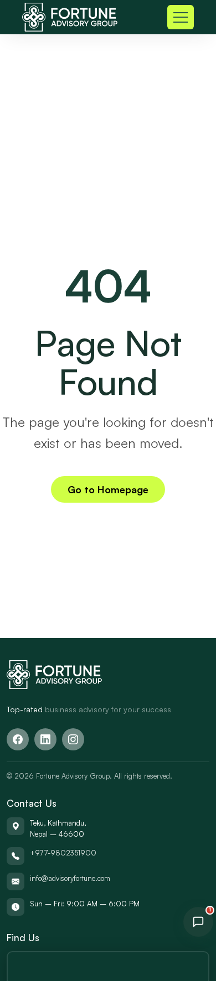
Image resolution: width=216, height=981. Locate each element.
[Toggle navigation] (180, 17)
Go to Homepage (108, 489)
